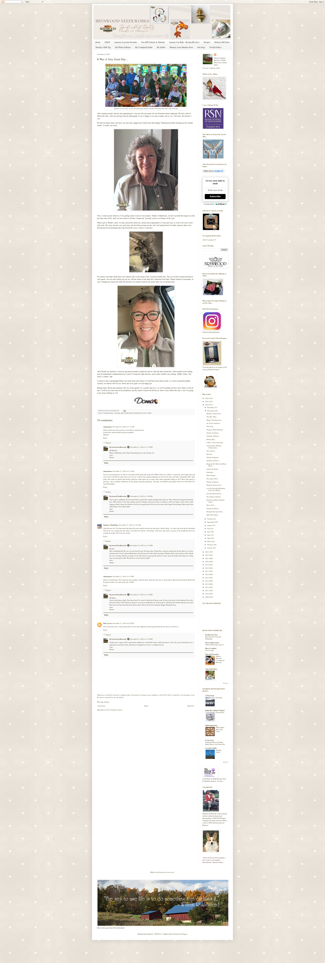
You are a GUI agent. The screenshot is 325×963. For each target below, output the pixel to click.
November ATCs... (213, 479)
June (209, 532)
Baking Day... (211, 439)
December (210, 407)
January (210, 548)
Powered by (209, 204)
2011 (207, 590)
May (209, 535)
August (210, 525)
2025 (207, 401)
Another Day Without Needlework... (214, 447)
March (209, 541)
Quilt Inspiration (211, 725)
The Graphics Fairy (212, 642)
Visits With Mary (211, 669)
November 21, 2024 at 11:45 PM (141, 594)
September (211, 522)
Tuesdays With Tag (103, 47)
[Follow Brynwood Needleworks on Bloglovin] (213, 172)
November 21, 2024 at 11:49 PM (141, 639)
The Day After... (212, 417)
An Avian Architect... (214, 423)
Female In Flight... (213, 469)
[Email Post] (124, 410)
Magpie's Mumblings (110, 525)
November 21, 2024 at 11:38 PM (141, 447)
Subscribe (215, 196)
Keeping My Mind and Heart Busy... (216, 465)
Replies (108, 443)
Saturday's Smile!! (219, 751)
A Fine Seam (209, 695)
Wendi (149, 413)
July (208, 528)
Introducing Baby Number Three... (216, 501)
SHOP (107, 42)
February (210, 544)
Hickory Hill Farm (221, 42)
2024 (207, 404)
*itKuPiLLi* (158, 934)
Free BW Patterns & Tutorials (153, 42)
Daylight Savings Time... (215, 511)
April (209, 538)
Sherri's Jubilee (210, 648)
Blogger (184, 934)
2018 (207, 568)
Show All (225, 683)
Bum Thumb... (211, 475)
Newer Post (101, 706)
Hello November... (213, 515)
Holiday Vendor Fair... (214, 413)
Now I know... (211, 451)
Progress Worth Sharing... (215, 430)
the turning (219, 697)
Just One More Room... (214, 493)
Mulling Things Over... (214, 485)
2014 (207, 581)
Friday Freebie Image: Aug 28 (214, 645)
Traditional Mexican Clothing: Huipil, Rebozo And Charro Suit (215, 743)
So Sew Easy (209, 740)
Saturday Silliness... (213, 436)
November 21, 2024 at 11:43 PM (141, 545)
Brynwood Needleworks (117, 447)
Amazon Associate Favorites (125, 42)
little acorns (107, 623)
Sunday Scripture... (213, 433)
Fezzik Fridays (215, 47)
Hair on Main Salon (127, 413)
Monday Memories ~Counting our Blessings (220, 659)
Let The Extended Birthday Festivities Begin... (216, 489)
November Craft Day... (214, 497)
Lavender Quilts (211, 748)
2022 (207, 555)
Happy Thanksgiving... (214, 420)
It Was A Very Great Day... (215, 442)
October (210, 519)
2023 (207, 552)
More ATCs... (211, 505)
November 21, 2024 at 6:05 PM (123, 623)
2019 (207, 565)
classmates (117, 413)
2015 (207, 578)
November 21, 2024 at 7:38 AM (130, 525)
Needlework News (211, 634)
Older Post (190, 706)
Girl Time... (210, 426)
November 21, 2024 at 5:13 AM (123, 427)
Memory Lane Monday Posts (181, 47)
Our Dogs (201, 47)
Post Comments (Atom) (114, 710)
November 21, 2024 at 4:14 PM (123, 576)
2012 (207, 587)
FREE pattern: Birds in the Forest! (220, 729)
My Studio (161, 47)
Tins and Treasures (212, 654)
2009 (207, 597)
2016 (207, 574)
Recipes (207, 42)
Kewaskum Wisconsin (140, 413)
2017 (207, 571)
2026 (207, 398)
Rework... (210, 454)
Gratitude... (210, 472)
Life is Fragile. (209, 650)
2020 (207, 561)
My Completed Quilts (143, 47)
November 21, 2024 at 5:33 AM (123, 471)
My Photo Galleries (123, 47)
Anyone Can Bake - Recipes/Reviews (184, 42)
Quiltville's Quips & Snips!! (215, 710)
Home (97, 42)
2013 (207, 584)
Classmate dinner (108, 413)
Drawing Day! (220, 712)
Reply (105, 438)
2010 (207, 594)
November (211, 411)
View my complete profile (211, 68)
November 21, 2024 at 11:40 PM (141, 496)
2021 (207, 558)
